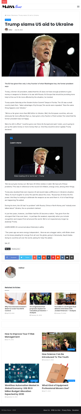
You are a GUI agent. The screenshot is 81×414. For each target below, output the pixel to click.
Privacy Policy (66, 410)
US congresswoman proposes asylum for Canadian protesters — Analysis (39, 310)
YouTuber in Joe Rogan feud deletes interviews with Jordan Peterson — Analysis (65, 309)
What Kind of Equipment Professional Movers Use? (55, 387)
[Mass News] (12, 6)
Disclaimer (75, 410)
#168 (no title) (55, 410)
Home (8, 15)
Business (15, 15)
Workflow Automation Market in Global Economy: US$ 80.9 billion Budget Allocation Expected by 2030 (22, 390)
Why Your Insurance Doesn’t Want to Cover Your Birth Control (15, 309)
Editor (10, 30)
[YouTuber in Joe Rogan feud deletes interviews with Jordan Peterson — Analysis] (65, 299)
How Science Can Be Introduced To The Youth (55, 356)
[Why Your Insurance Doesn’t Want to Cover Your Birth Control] (15, 299)
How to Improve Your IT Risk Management (19, 335)
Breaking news (16, 249)
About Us (46, 410)
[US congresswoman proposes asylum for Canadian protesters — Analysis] (40, 299)
